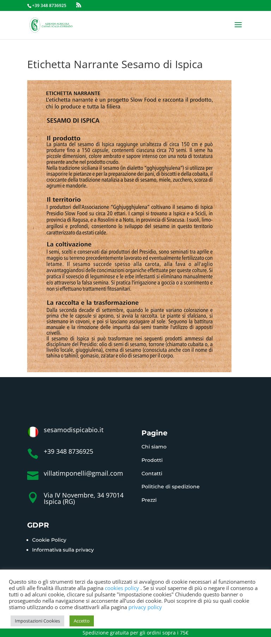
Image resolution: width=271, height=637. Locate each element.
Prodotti (152, 460)
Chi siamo (154, 446)
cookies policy (122, 587)
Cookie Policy (49, 540)
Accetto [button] (82, 621)
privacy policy (145, 607)
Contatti (151, 473)
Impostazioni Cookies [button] (37, 621)
